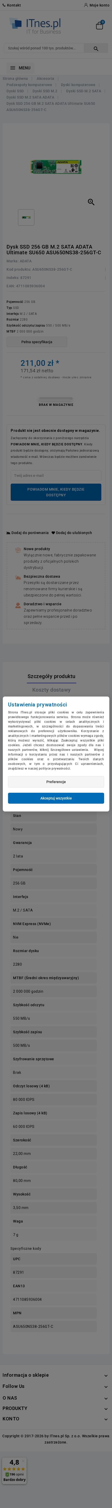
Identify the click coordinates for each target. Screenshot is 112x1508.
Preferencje (56, 782)
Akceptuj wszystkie (56, 798)
